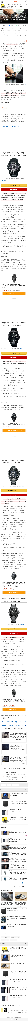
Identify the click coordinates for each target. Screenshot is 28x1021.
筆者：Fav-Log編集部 (11, 772)
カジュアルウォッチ (15, 937)
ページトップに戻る (14, 1019)
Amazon (3, 180)
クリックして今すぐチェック (15, 293)
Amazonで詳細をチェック (14, 185)
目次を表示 (23, 41)
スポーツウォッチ (4, 13)
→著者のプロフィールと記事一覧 (10, 126)
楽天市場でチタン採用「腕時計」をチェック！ (14, 725)
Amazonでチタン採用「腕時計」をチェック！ (14, 722)
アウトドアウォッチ (5, 937)
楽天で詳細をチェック (14, 189)
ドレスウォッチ (13, 940)
